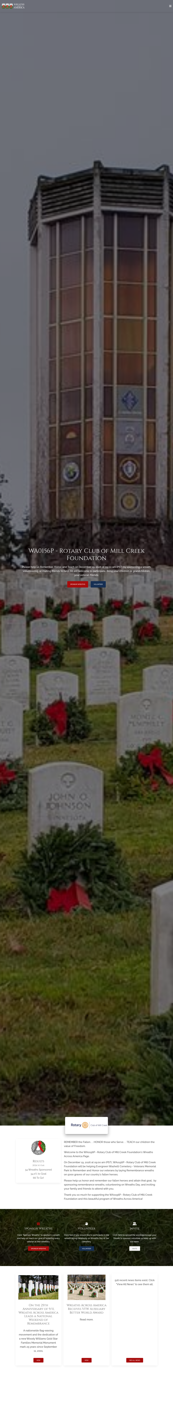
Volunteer (98, 584)
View (38, 1360)
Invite (134, 1249)
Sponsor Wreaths (77, 584)
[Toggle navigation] (170, 6)
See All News (134, 1360)
